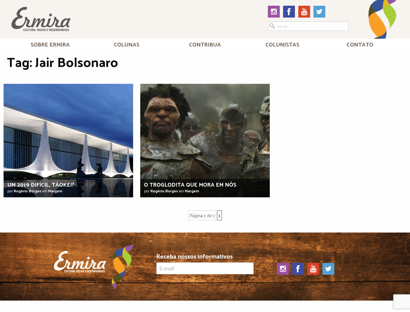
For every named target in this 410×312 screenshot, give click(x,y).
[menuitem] (50, 44)
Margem (55, 190)
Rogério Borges (27, 190)
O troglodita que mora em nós (190, 184)
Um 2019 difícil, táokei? (40, 184)
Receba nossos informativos (194, 257)
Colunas (127, 44)
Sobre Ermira (50, 44)
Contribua (205, 44)
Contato (360, 44)
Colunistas (282, 44)
